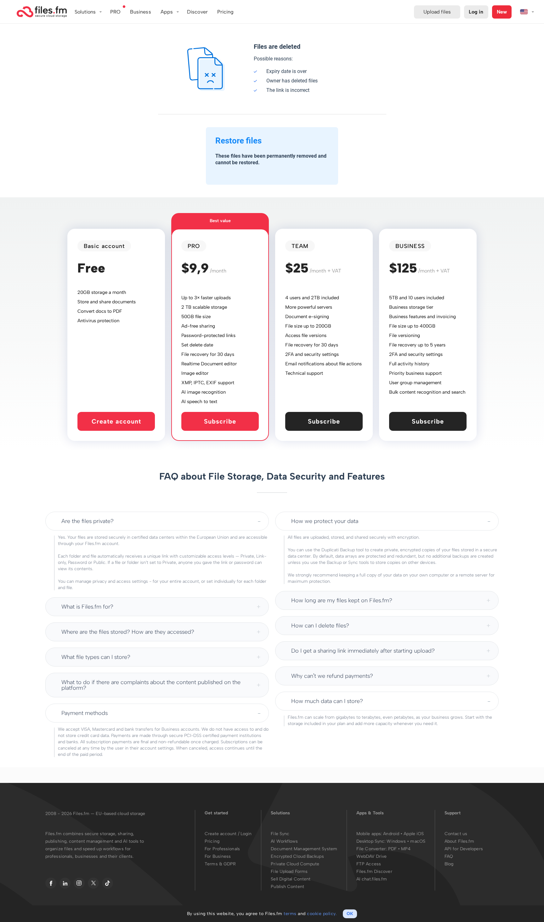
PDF (392, 849)
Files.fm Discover (374, 871)
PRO (115, 12)
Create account (116, 421)
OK (350, 913)
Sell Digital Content (290, 879)
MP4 (406, 849)
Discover (197, 12)
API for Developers (464, 849)
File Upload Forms (289, 871)
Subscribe (220, 421)
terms (290, 913)
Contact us (456, 833)
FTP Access (368, 864)
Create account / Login (228, 833)
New (502, 12)
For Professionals (222, 849)
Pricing (212, 841)
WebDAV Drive (371, 856)
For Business (218, 856)
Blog (449, 864)
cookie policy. (322, 913)
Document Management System (304, 849)
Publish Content (287, 886)
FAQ (449, 856)
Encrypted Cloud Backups (297, 856)
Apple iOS (414, 833)
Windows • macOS (406, 841)
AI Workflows (284, 841)
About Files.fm (459, 841)
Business (140, 12)
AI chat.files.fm (371, 879)
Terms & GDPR (220, 864)
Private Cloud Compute (295, 864)
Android (391, 833)
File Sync (280, 833)
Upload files (437, 12)
